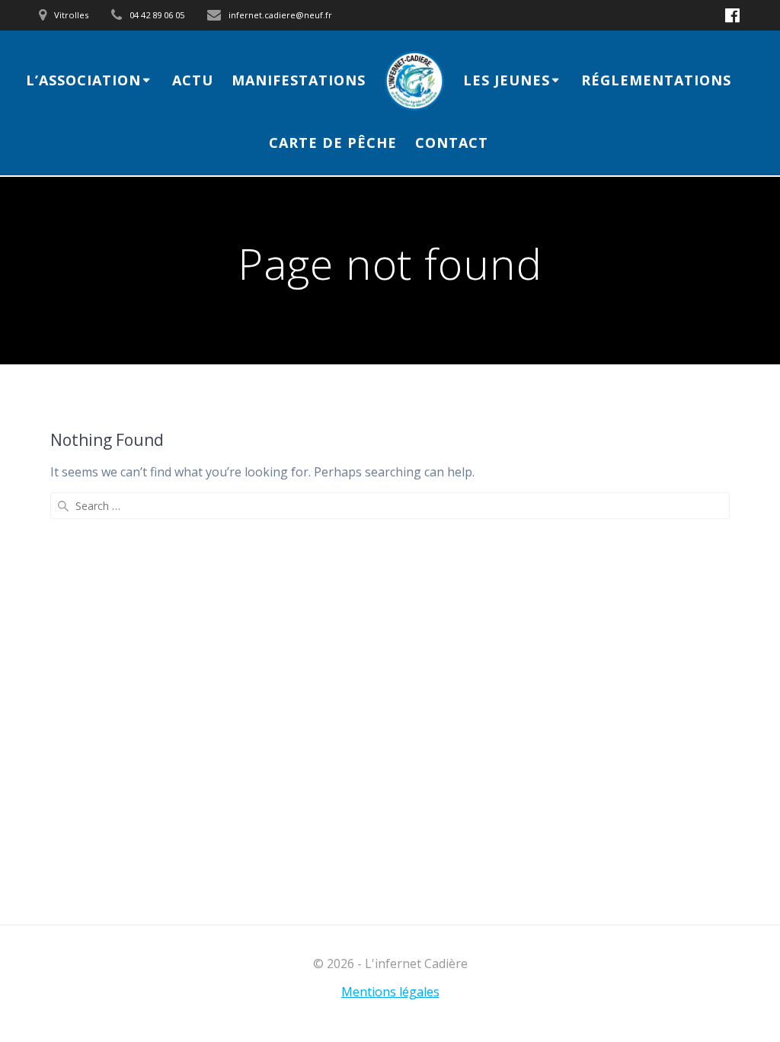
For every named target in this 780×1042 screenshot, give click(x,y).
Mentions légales (390, 991)
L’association (83, 80)
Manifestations (299, 80)
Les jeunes (506, 80)
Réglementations (656, 80)
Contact (451, 142)
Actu (192, 80)
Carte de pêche (333, 142)
